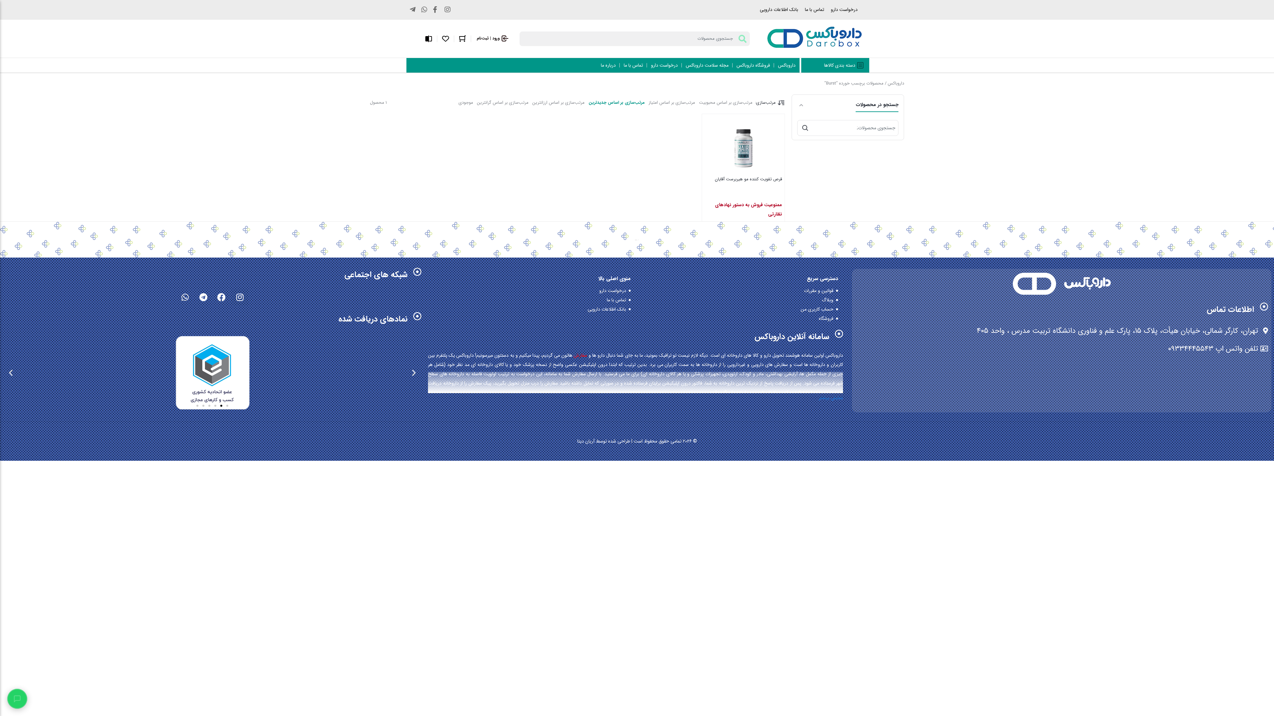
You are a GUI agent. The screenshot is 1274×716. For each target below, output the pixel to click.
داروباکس (896, 83)
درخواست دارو (844, 9)
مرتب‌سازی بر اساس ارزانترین (558, 102)
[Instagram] (240, 297)
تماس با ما (814, 9)
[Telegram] (203, 297)
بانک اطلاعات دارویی (779, 9)
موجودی (466, 102)
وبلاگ (827, 300)
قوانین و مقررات (818, 290)
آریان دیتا (586, 441)
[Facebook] (221, 297)
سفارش (580, 355)
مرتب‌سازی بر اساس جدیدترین (617, 102)
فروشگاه (826, 318)
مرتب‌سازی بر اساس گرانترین (503, 102)
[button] (414, 372)
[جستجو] (805, 128)
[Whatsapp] (185, 297)
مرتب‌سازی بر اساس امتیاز (672, 102)
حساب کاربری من (817, 309)
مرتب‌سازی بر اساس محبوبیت (725, 102)
